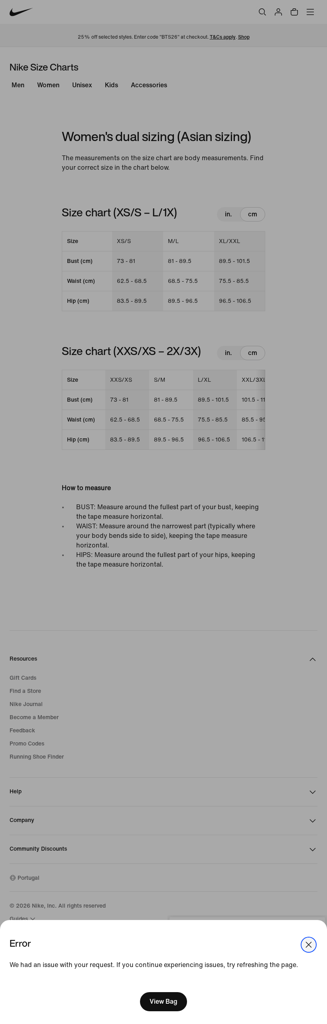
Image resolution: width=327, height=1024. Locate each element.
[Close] (308, 945)
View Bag (163, 1001)
